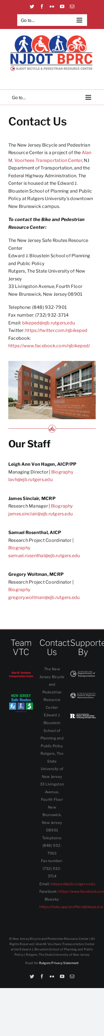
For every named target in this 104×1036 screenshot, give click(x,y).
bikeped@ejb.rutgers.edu (48, 323)
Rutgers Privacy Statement (59, 963)
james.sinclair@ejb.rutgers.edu (40, 513)
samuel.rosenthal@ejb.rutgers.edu (44, 555)
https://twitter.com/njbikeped (56, 330)
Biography (62, 472)
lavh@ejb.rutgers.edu (30, 479)
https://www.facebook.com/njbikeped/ (49, 345)
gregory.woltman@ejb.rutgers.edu (44, 597)
